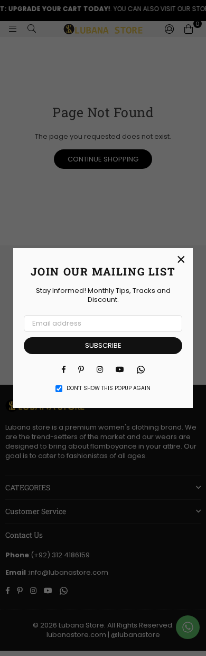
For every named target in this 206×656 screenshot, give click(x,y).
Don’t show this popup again (109, 388)
